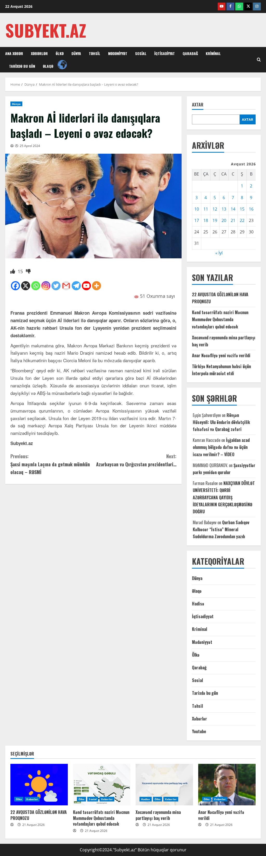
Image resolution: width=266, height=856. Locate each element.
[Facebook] (15, 285)
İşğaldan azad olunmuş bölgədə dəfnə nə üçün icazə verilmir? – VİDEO (221, 447)
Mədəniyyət (117, 53)
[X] (25, 285)
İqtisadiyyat (164, 53)
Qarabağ (190, 53)
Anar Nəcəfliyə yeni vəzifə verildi (221, 355)
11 (205, 209)
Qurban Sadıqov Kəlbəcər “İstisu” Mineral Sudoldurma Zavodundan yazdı (221, 529)
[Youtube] (86, 285)
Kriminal (213, 53)
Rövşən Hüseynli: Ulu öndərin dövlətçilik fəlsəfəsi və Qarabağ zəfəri (221, 422)
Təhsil (94, 53)
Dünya (76, 53)
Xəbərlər (39, 53)
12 (214, 209)
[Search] (259, 60)
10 (196, 209)
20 (224, 220)
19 (214, 220)
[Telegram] (76, 285)
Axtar (197, 105)
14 (233, 209)
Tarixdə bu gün (22, 66)
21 (233, 220)
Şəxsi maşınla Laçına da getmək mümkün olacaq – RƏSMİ (50, 464)
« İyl (219, 253)
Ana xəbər (14, 53)
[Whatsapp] (35, 285)
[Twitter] (56, 285)
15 (242, 209)
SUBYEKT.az (45, 30)
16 (251, 209)
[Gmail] (66, 285)
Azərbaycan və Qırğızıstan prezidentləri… (136, 460)
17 (196, 220)
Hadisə (198, 604)
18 (205, 220)
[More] (96, 285)
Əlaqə (48, 66)
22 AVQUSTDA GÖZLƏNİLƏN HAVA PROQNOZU (38, 815)
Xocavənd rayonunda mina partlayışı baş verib (158, 815)
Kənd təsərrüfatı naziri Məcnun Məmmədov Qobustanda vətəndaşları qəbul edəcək (220, 319)
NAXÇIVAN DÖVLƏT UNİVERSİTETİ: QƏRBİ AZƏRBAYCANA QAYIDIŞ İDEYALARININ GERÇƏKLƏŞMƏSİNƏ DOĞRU (224, 497)
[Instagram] (45, 285)
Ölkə (60, 53)
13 (224, 209)
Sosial (141, 53)
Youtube (199, 731)
